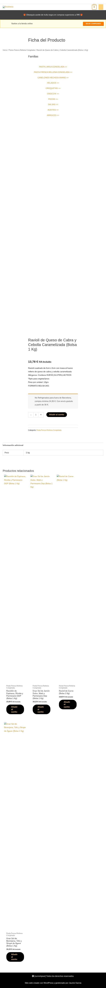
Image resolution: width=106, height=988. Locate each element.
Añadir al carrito (56, 415)
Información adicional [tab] (13, 445)
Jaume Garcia (75, 983)
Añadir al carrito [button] (14, 709)
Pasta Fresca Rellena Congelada (22, 50)
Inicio (5, 50)
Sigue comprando (93, 23)
